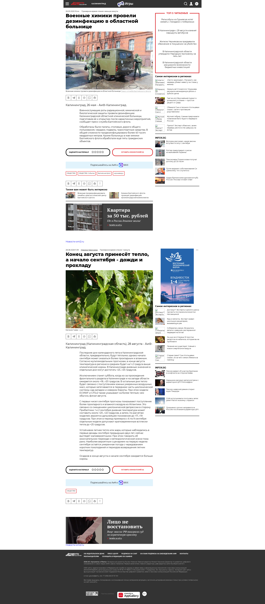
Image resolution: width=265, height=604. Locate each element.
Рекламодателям (91, 556)
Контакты (184, 554)
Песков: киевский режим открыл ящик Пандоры (180, 390)
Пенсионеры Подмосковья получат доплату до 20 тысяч (181, 160)
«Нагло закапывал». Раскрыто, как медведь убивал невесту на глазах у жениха (182, 82)
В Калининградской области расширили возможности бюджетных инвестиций (177, 64)
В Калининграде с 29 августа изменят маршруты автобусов (177, 31)
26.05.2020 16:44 (72, 11)
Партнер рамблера (107, 593)
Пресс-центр (113, 554)
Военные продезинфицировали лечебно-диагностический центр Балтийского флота (92, 195)
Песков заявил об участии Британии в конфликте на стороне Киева (182, 372)
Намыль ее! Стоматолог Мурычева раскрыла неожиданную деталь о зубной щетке (182, 91)
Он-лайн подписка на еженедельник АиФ (158, 554)
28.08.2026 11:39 (72, 250)
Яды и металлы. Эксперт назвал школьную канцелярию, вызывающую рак (180, 321)
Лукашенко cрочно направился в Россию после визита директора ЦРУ (182, 408)
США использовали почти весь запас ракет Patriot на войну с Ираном (182, 399)
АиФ (81, 330)
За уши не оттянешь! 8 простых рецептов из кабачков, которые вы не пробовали (183, 339)
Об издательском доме (94, 554)
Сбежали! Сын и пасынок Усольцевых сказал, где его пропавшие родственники (183, 109)
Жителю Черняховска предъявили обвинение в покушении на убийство (177, 42)
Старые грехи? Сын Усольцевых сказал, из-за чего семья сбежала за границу (182, 357)
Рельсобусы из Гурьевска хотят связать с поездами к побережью (177, 20)
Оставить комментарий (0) (132, 152)
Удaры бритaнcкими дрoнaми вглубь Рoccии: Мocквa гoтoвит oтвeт (182, 179)
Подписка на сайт (129, 554)
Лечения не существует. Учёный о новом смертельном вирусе (181, 347)
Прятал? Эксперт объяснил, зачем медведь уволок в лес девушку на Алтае (181, 127)
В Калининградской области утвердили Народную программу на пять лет (177, 53)
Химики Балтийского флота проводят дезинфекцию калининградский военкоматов (135, 195)
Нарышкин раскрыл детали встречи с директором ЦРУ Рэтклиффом (182, 381)
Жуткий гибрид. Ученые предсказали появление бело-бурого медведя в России (183, 118)
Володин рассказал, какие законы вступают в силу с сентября (181, 142)
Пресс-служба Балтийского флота (136, 91)
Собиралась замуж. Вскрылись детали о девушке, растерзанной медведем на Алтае (181, 330)
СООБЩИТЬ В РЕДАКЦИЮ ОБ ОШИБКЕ (117, 556)
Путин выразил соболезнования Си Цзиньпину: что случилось (181, 170)
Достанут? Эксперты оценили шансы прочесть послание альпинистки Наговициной (183, 312)
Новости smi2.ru (75, 241)
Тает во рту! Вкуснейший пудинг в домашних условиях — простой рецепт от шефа (181, 100)
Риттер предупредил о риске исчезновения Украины (178, 151)
